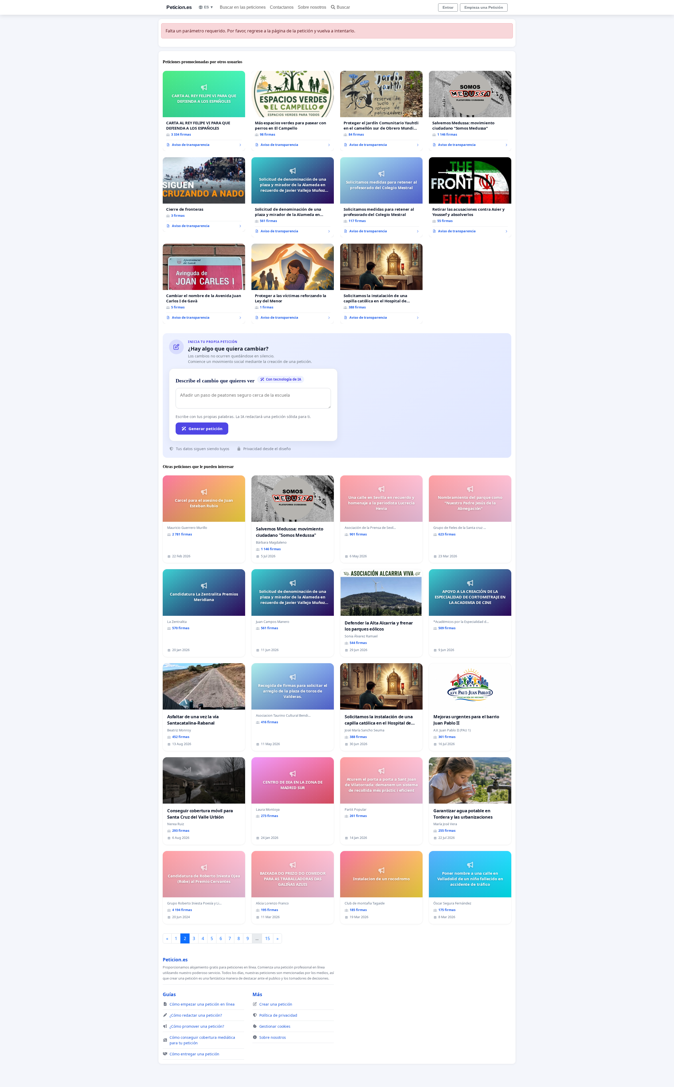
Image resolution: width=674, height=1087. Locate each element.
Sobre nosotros (312, 7)
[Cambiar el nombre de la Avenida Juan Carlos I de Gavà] (204, 284)
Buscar (343, 7)
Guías (169, 994)
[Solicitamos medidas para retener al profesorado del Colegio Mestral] (381, 197)
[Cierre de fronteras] (204, 194)
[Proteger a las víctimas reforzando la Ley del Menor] (292, 284)
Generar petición (205, 428)
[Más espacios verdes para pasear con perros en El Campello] (292, 111)
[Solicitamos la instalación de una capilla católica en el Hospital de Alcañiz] (381, 284)
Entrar (448, 7)
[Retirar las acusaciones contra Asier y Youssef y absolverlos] (470, 197)
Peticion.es (179, 7)
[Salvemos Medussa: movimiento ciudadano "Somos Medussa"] (470, 111)
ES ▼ (209, 7)
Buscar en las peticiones (243, 7)
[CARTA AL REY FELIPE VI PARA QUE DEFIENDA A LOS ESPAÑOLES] (204, 111)
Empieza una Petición (483, 7)
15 (267, 938)
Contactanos (282, 7)
